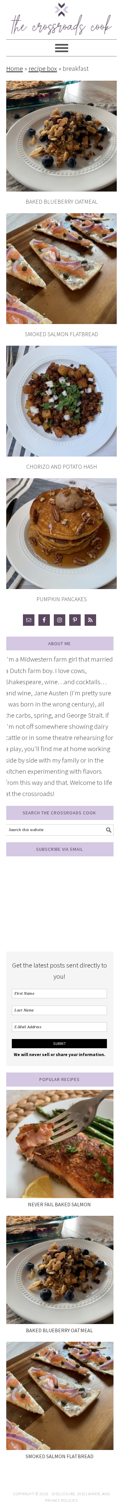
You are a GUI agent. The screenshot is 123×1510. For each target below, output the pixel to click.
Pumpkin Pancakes (61, 599)
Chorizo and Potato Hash (61, 466)
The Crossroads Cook (61, 16)
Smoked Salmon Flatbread (61, 334)
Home (14, 68)
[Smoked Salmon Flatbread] (59, 1396)
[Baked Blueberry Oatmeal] (59, 1270)
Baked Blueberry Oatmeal (62, 201)
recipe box (43, 68)
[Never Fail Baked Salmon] (59, 1144)
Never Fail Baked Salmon (59, 1204)
